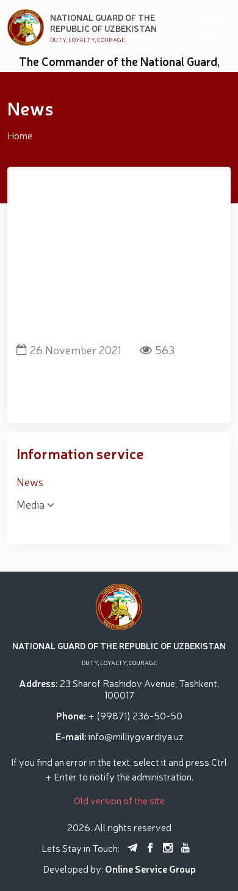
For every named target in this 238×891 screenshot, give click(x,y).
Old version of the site (119, 800)
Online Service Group (150, 868)
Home (19, 135)
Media (31, 504)
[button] (109, 324)
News (29, 481)
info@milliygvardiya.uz (135, 736)
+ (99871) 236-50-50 (135, 715)
